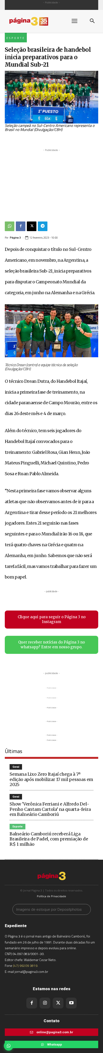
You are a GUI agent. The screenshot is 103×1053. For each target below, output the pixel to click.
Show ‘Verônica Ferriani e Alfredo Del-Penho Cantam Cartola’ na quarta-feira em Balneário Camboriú (50, 809)
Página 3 (15, 237)
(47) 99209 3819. (25, 965)
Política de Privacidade (51, 896)
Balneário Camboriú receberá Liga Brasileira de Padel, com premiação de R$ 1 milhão (49, 839)
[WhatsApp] (9, 226)
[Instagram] (45, 1003)
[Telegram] (42, 226)
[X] (31, 226)
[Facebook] (20, 226)
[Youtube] (71, 1003)
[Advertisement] (51, 183)
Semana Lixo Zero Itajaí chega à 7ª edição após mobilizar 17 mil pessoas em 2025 (51, 779)
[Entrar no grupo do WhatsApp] (8, 1046)
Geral (15, 766)
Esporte (15, 38)
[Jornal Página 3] (33, 21)
